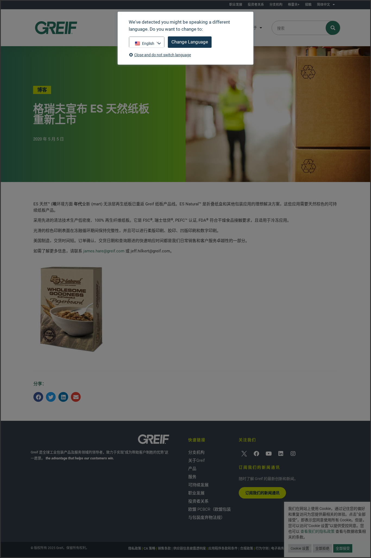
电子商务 (277, 548)
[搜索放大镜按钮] (333, 28)
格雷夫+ (294, 5)
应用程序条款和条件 (223, 548)
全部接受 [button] (343, 548)
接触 (308, 5)
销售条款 (164, 548)
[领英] (280, 453)
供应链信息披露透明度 (189, 548)
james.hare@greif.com (103, 251)
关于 (253, 28)
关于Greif (196, 460)
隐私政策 (134, 548)
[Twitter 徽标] (244, 453)
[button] (38, 397)
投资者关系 (256, 5)
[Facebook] (256, 453)
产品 (192, 468)
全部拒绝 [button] (322, 548)
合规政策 (246, 548)
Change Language (189, 42)
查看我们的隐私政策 (317, 531)
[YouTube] (268, 453)
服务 (192, 476)
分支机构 (275, 5)
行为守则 (262, 548)
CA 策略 (149, 548)
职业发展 (235, 5)
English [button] (148, 43)
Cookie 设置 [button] (300, 548)
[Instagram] (293, 453)
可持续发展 (198, 484)
